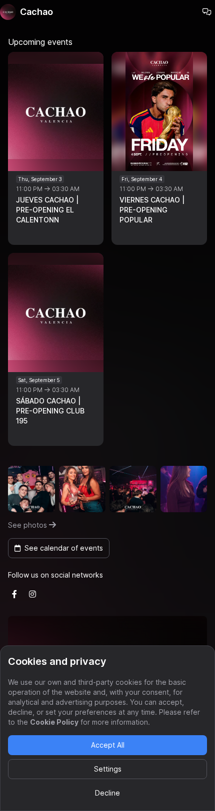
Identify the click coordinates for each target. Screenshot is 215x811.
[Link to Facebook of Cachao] (14, 594)
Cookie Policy (54, 722)
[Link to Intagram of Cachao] (32, 594)
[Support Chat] (207, 12)
